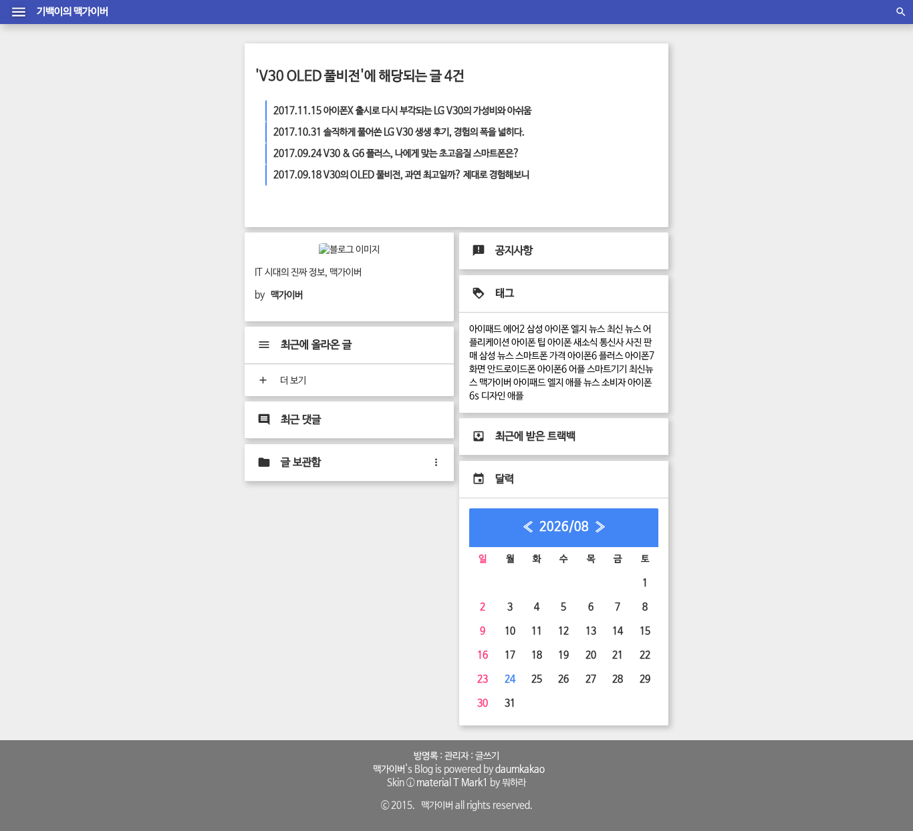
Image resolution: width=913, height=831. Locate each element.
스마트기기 (607, 369)
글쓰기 (487, 756)
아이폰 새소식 (572, 342)
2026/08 (564, 527)
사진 (634, 342)
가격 (557, 356)
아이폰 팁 (528, 342)
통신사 (612, 342)
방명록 (426, 756)
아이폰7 (639, 356)
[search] (901, 12)
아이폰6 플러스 (595, 356)
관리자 (456, 756)
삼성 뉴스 (496, 356)
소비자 (614, 382)
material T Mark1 (452, 783)
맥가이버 (495, 382)
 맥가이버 (387, 769)
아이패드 (529, 382)
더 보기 (292, 380)
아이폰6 (552, 369)
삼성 (535, 329)
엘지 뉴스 (588, 329)
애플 (515, 396)
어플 (577, 369)
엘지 (555, 382)
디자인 (493, 396)
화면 (477, 369)
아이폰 (557, 329)
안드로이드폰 (511, 369)
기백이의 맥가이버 (72, 12)
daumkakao (520, 769)
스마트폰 (531, 356)
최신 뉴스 (624, 329)
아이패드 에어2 (497, 329)
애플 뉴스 (582, 382)
